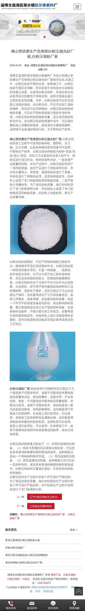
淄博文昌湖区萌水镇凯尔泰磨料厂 (49, 587)
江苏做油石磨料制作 (41, 506)
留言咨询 (53, 608)
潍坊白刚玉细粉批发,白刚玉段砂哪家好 (26, 555)
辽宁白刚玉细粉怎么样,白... (44, 496)
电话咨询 (11, 608)
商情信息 (48, 591)
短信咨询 (32, 608)
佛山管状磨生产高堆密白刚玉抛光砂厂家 (42, 514)
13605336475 (44, 583)
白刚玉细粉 (69, 574)
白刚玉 (26, 578)
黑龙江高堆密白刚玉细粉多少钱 (22, 540)
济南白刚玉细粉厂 (15, 547)
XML (38, 591)
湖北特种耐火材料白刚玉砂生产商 (23, 562)
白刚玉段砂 (13, 578)
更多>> (74, 529)
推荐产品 (56, 574)
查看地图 (74, 608)
